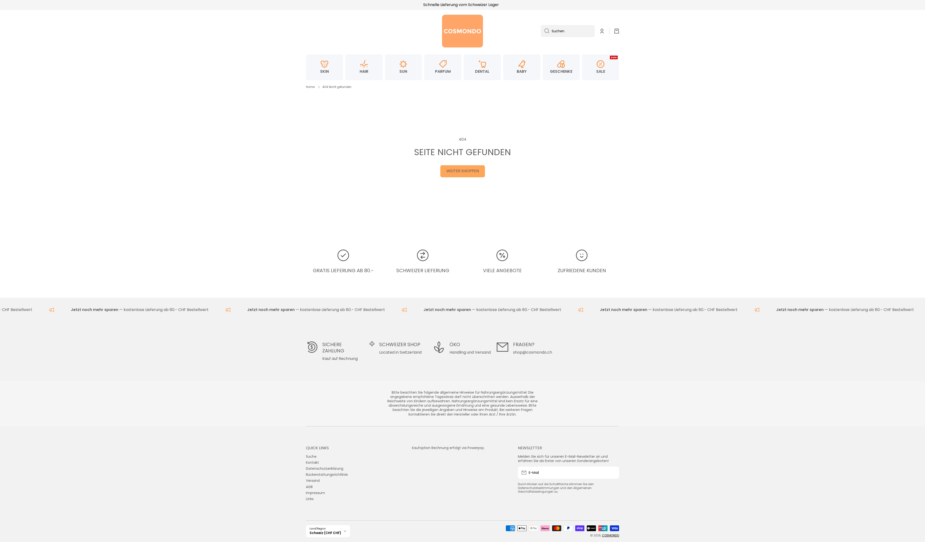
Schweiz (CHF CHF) (325, 533)
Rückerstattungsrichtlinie (327, 474)
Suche (311, 456)
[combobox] (568, 31)
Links (310, 498)
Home (310, 87)
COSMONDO (610, 535)
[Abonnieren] (613, 473)
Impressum (315, 492)
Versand (313, 480)
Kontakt (312, 462)
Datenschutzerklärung (324, 468)
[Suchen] (545, 31)
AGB (309, 486)
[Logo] (462, 31)
